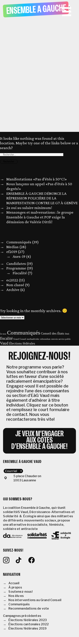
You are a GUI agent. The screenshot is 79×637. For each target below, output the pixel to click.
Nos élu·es (16, 596)
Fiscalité (20, 273)
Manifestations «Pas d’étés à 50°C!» (36, 179)
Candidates (16, 263)
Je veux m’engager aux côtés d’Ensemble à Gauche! (39, 440)
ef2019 (11, 251)
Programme (16, 268)
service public (64, 339)
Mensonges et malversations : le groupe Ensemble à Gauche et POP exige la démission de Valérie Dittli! (39, 217)
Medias (12, 247)
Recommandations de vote (28, 608)
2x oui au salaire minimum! (29, 207)
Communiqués (18, 242)
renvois (54, 339)
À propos (15, 587)
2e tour (3, 334)
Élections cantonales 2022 (28, 624)
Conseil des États (52, 333)
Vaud (4, 343)
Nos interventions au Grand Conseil (34, 600)
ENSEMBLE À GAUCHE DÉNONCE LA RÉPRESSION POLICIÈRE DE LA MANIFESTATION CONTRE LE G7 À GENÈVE (42, 198)
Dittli (67, 334)
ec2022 (12, 280)
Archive (12, 289)
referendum (45, 339)
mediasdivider (33, 339)
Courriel (11, 471)
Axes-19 (19, 256)
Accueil (13, 583)
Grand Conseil (19, 339)
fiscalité (6, 338)
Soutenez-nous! (20, 591)
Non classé (15, 285)
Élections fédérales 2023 (27, 620)
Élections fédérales (22, 343)
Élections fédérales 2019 (27, 628)
